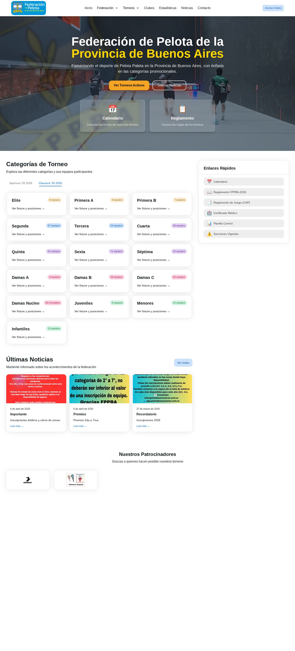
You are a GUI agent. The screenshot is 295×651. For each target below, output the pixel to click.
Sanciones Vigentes (223, 234)
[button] (36, 204)
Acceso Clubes (273, 8)
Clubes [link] (149, 8)
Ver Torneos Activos (129, 85)
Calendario (217, 181)
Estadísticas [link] (167, 8)
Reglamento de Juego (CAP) (228, 202)
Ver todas (183, 362)
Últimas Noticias (169, 85)
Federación (105, 8)
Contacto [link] (204, 8)
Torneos (128, 8)
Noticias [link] (187, 8)
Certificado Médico (222, 213)
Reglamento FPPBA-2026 (226, 192)
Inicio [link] (88, 8)
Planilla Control (220, 223)
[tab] (21, 183)
